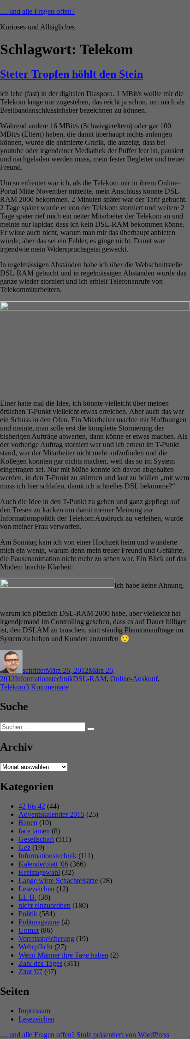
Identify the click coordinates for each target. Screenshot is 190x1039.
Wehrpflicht (35, 947)
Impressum (34, 1011)
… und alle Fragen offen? (37, 11)
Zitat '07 (30, 972)
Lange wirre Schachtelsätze (58, 880)
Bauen (27, 823)
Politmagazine (38, 922)
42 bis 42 (31, 806)
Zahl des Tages (40, 963)
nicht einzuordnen (44, 905)
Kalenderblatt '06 (43, 864)
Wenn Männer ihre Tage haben (63, 955)
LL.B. (27, 897)
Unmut (28, 930)
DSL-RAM (90, 679)
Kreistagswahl (39, 872)
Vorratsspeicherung (46, 938)
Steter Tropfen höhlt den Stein (71, 74)
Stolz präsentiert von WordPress (123, 1035)
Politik (27, 914)
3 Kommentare (47, 687)
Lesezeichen (36, 889)
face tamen (34, 831)
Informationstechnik (44, 679)
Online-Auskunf (134, 679)
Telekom (12, 687)
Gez (24, 847)
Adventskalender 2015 (51, 814)
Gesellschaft (36, 839)
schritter (34, 670)
